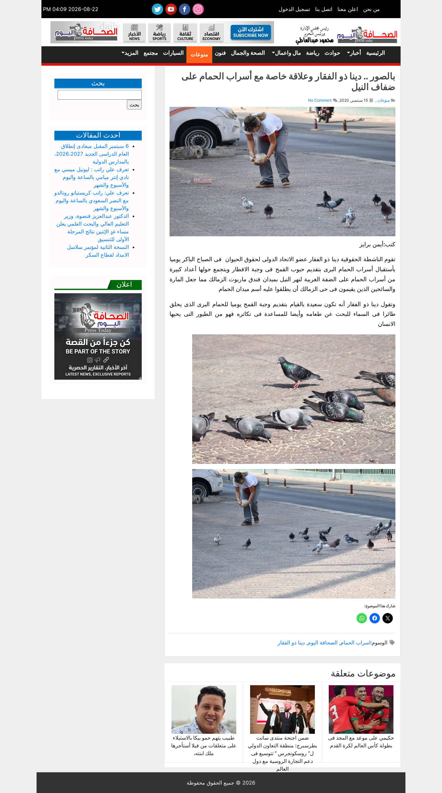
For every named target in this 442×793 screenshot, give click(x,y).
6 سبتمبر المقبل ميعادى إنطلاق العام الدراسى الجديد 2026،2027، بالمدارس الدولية (91, 154)
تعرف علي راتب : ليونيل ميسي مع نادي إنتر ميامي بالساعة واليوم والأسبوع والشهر (91, 177)
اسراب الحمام (355, 642)
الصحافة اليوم (322, 642)
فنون (220, 53)
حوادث (332, 53)
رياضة (312, 53)
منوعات (199, 54)
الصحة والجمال (248, 53)
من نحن (371, 9)
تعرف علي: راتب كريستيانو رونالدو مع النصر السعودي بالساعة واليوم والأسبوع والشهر (91, 200)
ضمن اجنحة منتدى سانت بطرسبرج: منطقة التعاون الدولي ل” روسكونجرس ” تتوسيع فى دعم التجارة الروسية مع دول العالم (282, 753)
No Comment (320, 100)
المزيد (131, 53)
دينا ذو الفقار (291, 642)
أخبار (355, 53)
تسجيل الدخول (294, 9)
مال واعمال (288, 53)
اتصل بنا (323, 9)
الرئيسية (375, 53)
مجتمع (151, 53)
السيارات (173, 53)
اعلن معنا (347, 9)
